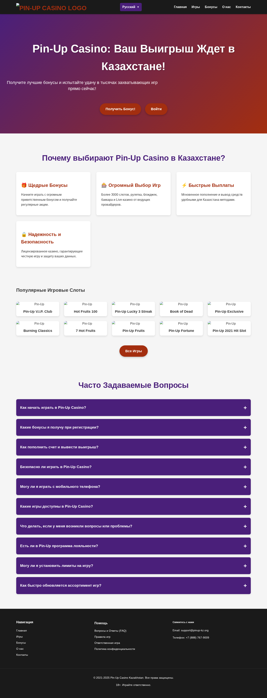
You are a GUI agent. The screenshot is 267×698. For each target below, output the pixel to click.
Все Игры (133, 351)
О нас (226, 7)
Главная (180, 7)
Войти (156, 109)
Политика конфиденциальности (114, 648)
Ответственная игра (107, 642)
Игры (196, 7)
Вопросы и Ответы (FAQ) (110, 630)
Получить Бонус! (120, 109)
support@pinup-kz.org (195, 630)
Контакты (243, 7)
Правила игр (102, 636)
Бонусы (211, 7)
